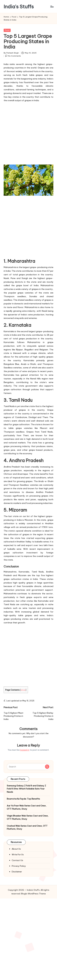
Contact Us (17, 860)
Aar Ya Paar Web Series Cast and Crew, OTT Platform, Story (26, 807)
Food (7, 30)
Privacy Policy (19, 866)
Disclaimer (17, 871)
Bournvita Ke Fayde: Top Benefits (23, 798)
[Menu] (51, 6)
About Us (16, 848)
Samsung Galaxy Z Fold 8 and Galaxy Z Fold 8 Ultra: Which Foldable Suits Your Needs (26, 788)
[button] (47, 767)
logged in (24, 749)
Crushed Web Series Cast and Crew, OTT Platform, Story (27, 827)
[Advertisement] (28, 132)
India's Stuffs (19, 6)
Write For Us (18, 854)
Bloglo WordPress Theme (33, 893)
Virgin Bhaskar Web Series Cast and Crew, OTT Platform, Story (27, 817)
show (23, 690)
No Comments (14, 56)
